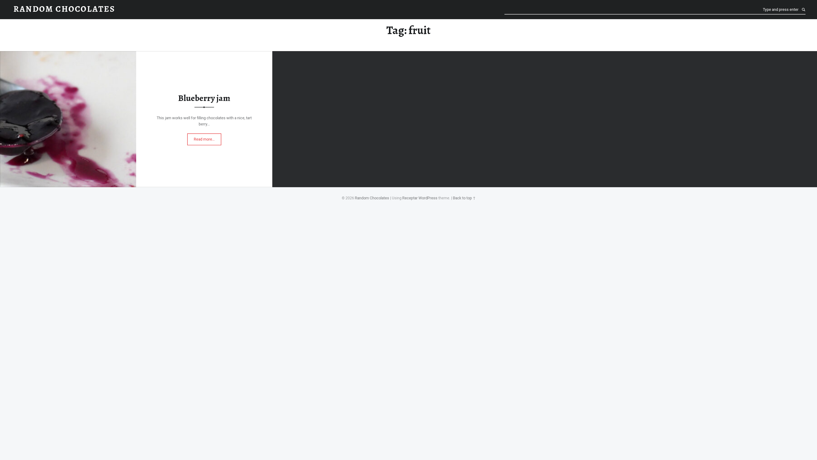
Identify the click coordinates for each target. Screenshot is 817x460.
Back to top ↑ (464, 198)
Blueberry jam (204, 98)
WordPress (427, 198)
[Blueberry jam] (68, 54)
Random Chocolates (372, 198)
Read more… (207, 138)
